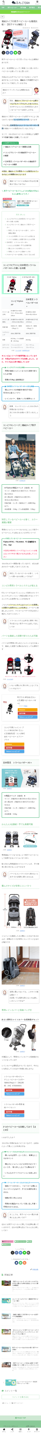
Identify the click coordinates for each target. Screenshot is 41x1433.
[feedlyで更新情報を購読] (20, 1263)
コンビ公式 (18, 350)
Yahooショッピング (13, 751)
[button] (19, 53)
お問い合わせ (30, 1426)
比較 (30, 1241)
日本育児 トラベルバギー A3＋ (17, 242)
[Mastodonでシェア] (15, 881)
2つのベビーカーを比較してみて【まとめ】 (21, 254)
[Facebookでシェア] (7, 53)
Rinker (25, 705)
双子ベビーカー (8, 1241)
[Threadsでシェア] (15, 887)
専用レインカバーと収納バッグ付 (19, 251)
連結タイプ (7, 1244)
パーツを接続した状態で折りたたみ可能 (21, 239)
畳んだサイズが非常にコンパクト (19, 248)
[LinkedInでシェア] (15, 893)
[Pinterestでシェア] (6, 893)
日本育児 (9, 788)
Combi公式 (22, 480)
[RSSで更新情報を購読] (24, 1263)
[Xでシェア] (3, 53)
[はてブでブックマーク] (11, 53)
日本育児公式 (25, 350)
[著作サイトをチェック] (16, 1263)
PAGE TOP (21, 1418)
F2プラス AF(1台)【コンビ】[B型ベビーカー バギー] (26, 700)
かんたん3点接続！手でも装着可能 (19, 245)
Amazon (22, 710)
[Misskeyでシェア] (33, 881)
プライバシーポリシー (10, 1426)
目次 (17, 214)
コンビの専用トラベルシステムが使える (21, 236)
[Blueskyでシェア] (24, 881)
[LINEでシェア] (15, 53)
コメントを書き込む (20, 1397)
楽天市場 (22, 713)
